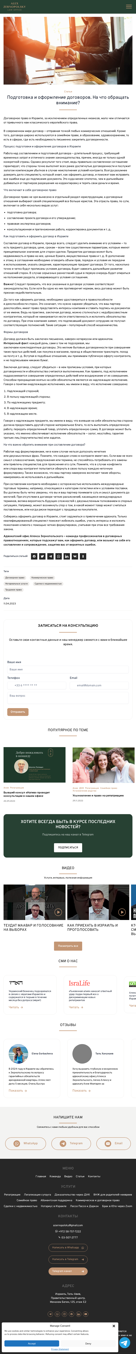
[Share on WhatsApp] (58, 556)
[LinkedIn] (78, 1314)
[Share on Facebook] (34, 556)
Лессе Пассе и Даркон (84, 1206)
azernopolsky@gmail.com (68, 1225)
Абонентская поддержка (56, 1200)
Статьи (68, 91)
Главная (41, 1176)
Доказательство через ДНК (72, 1195)
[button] (114, 1326)
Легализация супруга (37, 1195)
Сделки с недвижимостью (48, 583)
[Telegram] (50, 1314)
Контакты (94, 1176)
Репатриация (17, 788)
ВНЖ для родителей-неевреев (113, 1195)
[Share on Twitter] (42, 556)
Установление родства (84, 791)
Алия (6, 788)
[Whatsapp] (57, 1314)
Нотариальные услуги (16, 583)
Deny (88, 1343)
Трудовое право (13, 589)
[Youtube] (85, 1314)
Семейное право (108, 788)
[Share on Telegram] (50, 556)
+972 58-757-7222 (69, 1231)
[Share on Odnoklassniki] (83, 556)
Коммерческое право (42, 577)
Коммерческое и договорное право (98, 1200)
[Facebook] (71, 1314)
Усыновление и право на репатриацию (98, 795)
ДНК (81, 788)
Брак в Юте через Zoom (117, 1206)
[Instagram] (64, 1314)
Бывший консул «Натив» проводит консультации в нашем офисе (27, 794)
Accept (32, 1343)
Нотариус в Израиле (53, 1206)
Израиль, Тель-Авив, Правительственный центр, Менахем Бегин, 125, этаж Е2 (68, 1298)
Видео (68, 1176)
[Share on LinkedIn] (67, 556)
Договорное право (14, 577)
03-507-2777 (69, 1237)
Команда (55, 1176)
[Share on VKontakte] (75, 556)
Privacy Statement (60, 1349)
